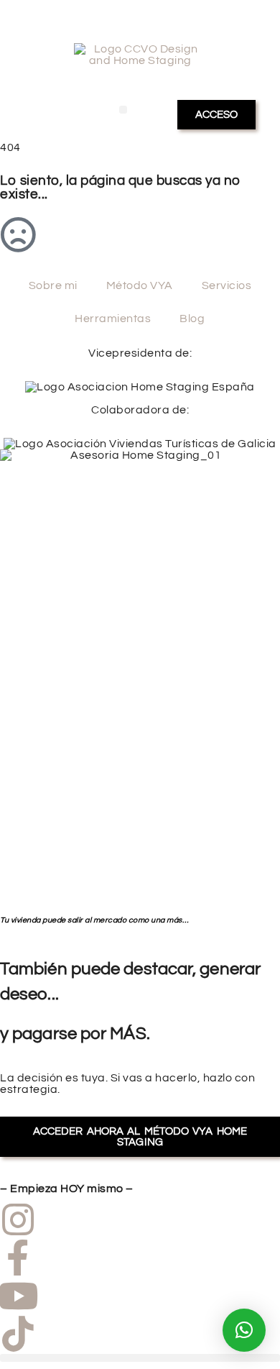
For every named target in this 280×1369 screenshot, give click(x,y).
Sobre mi (53, 285)
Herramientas (113, 318)
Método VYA (139, 285)
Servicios (227, 285)
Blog (192, 318)
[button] (123, 110)
